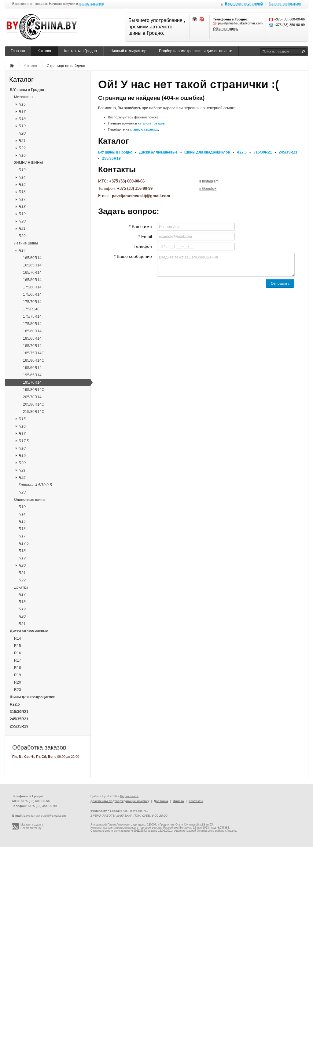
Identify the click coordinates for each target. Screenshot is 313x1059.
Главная (18, 51)
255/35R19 (19, 726)
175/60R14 (32, 287)
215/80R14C (33, 412)
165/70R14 (32, 272)
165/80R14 (32, 280)
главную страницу (144, 129)
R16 (22, 155)
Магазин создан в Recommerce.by (31, 826)
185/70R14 (32, 346)
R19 (22, 126)
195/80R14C (33, 390)
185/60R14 (32, 331)
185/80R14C (33, 360)
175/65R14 (32, 294)
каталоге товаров (151, 123)
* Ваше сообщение (133, 256)
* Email (145, 236)
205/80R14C (33, 404)
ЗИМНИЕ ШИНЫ (28, 163)
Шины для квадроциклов (32, 697)
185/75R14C (33, 353)
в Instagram (209, 181)
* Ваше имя (140, 226)
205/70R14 (32, 397)
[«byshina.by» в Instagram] (195, 19)
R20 (22, 133)
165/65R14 (32, 265)
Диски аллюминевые (29, 631)
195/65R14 (32, 375)
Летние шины (26, 243)
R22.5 (15, 704)
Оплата (178, 801)
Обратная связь (225, 29)
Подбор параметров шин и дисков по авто (195, 51)
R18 (22, 119)
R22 (22, 148)
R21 (22, 141)
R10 (22, 507)
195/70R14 (32, 382)
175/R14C (31, 309)
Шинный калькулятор (127, 51)
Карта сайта (129, 796)
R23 (22, 492)
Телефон (143, 246)
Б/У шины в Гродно (27, 90)
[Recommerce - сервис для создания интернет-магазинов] (15, 828)
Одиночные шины (29, 499)
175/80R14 (32, 324)
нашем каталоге (91, 3)
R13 (22, 170)
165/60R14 (32, 258)
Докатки (21, 587)
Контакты (196, 801)
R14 (22, 177)
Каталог (44, 51)
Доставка (161, 801)
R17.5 (24, 441)
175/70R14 (32, 302)
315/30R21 (19, 712)
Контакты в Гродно (80, 51)
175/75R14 (32, 316)
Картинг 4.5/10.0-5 (35, 485)
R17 (22, 112)
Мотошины (23, 97)
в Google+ (207, 188)
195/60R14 (32, 368)
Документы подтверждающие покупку (119, 801)
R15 (22, 104)
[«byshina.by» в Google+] (202, 19)
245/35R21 (19, 719)
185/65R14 (32, 338)
